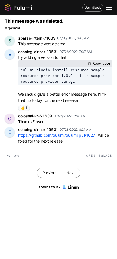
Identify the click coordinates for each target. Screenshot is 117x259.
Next (70, 172)
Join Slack (93, 7)
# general (12, 28)
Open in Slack (99, 155)
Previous (50, 172)
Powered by (50, 187)
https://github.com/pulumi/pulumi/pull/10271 (57, 135)
